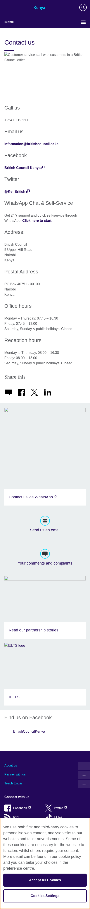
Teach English (14, 783)
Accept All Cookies (45, 880)
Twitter (59, 808)
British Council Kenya (22, 168)
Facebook (20, 808)
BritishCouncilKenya (29, 731)
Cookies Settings (45, 896)
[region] (45, 863)
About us (10, 765)
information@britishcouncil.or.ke (31, 144)
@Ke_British (14, 191)
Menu (9, 22)
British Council (15, 8)
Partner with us (15, 774)
